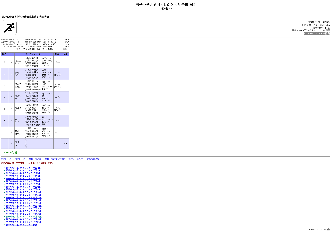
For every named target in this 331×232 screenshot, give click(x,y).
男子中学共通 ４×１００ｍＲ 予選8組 (23, 187)
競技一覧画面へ (36, 159)
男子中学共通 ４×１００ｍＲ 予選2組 (23, 170)
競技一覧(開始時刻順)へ (56, 159)
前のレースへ (7, 159)
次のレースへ (21, 159)
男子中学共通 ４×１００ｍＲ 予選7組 (23, 184)
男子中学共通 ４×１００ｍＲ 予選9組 (23, 189)
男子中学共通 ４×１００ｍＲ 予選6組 (23, 181)
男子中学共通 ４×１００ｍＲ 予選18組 (24, 214)
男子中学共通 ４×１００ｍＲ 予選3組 (23, 173)
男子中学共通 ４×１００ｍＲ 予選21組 (24, 222)
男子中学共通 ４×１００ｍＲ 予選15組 (24, 206)
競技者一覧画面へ (77, 159)
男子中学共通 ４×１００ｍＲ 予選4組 (23, 176)
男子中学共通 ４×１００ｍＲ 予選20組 (24, 219)
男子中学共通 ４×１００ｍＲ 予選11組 (24, 195)
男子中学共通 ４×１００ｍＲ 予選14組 (24, 203)
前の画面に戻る (94, 159)
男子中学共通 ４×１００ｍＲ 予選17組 (24, 211)
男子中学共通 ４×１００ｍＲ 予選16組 (24, 208)
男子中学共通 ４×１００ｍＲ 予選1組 (23, 168)
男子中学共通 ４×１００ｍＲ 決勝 (21, 225)
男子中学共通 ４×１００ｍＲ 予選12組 (24, 197)
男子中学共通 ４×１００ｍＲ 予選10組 (24, 192)
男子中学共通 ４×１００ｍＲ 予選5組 (23, 178)
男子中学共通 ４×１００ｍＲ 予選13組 (24, 200)
